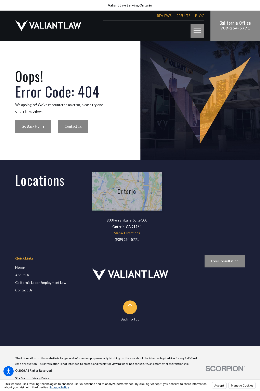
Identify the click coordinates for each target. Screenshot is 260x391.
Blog (199, 16)
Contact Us (73, 126)
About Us (22, 275)
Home (20, 267)
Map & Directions (127, 233)
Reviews (164, 16)
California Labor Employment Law (40, 282)
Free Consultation (224, 261)
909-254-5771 (235, 28)
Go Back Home (33, 126)
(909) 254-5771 (127, 239)
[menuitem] (53, 267)
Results (183, 16)
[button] (8, 371)
